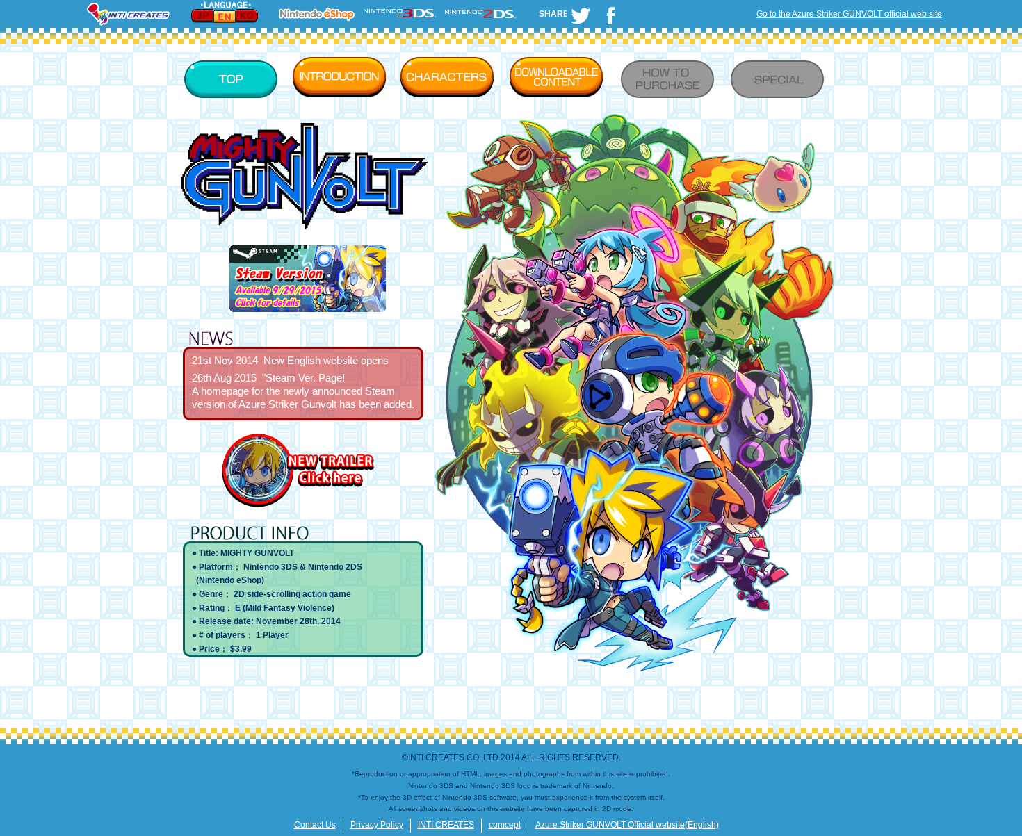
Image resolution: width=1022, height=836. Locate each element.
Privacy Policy (376, 825)
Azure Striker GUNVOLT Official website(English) (627, 825)
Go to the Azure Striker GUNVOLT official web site (849, 14)
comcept (505, 825)
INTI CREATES (446, 825)
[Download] (558, 78)
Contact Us (315, 825)
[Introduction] (342, 78)
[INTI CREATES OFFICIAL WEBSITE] (128, 25)
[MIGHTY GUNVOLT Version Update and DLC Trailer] (302, 506)
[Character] (450, 78)
